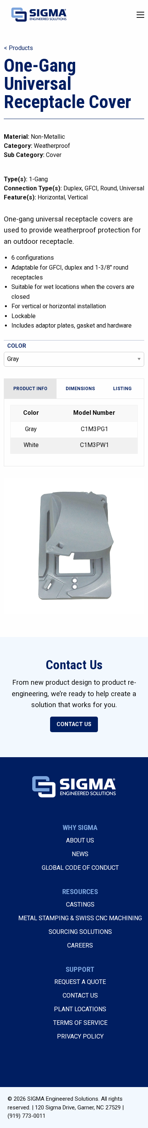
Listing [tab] (122, 388)
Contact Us (74, 724)
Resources (80, 891)
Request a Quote (80, 981)
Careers (80, 945)
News (80, 854)
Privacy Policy (80, 1036)
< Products (18, 48)
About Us (80, 840)
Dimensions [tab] (80, 388)
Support (80, 969)
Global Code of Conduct (80, 867)
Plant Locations (80, 1009)
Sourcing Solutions (80, 931)
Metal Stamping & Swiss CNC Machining (80, 918)
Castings (80, 904)
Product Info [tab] (30, 388)
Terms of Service (80, 1022)
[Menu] (140, 15)
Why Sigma (80, 827)
